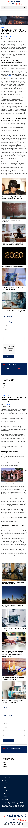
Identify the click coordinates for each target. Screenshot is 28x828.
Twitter (4, 383)
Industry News (5, 395)
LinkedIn (5, 385)
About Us (4, 796)
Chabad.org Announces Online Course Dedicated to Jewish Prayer (13, 678)
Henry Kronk (6, 404)
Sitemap (4, 785)
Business (4, 780)
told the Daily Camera (13, 439)
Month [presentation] (13, 368)
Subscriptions (5, 792)
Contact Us (5, 798)
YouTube (5, 387)
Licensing (4, 790)
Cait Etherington (7, 36)
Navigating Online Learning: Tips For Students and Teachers (12, 701)
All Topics (4, 784)
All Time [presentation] (20, 368)
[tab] (7, 368)
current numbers (10, 161)
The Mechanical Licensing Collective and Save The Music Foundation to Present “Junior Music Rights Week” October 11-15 (12, 654)
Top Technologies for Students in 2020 (13, 266)
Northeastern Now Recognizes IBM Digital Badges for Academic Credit (12, 243)
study (9, 52)
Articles (3, 27)
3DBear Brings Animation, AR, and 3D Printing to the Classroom (13, 288)
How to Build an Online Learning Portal (13, 311)
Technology (5, 782)
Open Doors (11, 75)
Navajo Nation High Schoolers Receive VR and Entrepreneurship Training (13, 197)
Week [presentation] (7, 368)
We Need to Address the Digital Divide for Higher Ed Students (13, 582)
